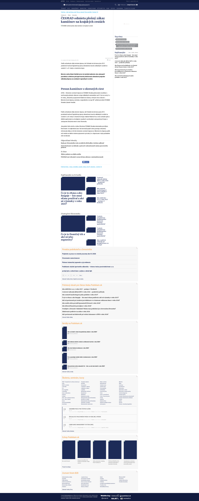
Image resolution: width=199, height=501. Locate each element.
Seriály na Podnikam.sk (72, 323)
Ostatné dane (103, 386)
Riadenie (102, 399)
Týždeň (132, 52)
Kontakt (67, 498)
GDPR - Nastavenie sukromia (74, 498)
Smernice (121, 385)
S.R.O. (68, 8)
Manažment (75, 8)
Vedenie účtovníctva (123, 480)
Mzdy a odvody (103, 381)
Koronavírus (83, 385)
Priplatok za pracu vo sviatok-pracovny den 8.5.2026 (79, 254)
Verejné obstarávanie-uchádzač (126, 397)
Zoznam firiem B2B (70, 473)
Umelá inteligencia (123, 393)
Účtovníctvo (101, 8)
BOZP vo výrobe (65, 385)
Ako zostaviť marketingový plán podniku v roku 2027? (102, 191)
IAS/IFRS (83, 383)
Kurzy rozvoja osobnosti (86, 481)
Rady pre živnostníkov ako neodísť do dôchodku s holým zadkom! (82, 143)
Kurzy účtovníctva (85, 483)
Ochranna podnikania (73, 333)
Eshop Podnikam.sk (70, 437)
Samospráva (102, 404)
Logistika (83, 389)
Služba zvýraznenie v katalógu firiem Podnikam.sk (99, 461)
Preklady (102, 481)
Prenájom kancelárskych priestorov (107, 483)
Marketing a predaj (85, 396)
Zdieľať (86, 162)
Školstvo (121, 381)
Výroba (120, 399)
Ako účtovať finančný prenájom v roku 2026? (76, 306)
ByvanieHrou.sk (98, 1)
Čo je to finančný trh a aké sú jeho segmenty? (73, 237)
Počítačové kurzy (103, 480)
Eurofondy (64, 404)
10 (73, 275)
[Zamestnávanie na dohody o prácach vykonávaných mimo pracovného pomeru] (130, 449)
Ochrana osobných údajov (87, 496)
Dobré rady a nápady (89, 1)
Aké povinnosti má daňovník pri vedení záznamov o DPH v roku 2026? (85, 314)
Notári (101, 477)
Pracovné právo (103, 391)
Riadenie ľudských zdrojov (105, 402)
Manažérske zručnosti (85, 391)
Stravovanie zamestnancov (71, 258)
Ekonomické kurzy (66, 483)
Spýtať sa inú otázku (78, 279)
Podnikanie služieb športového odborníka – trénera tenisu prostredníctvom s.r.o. (88, 267)
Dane (107, 8)
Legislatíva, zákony (85, 388)
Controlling (64, 391)
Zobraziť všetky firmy (67, 489)
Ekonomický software (66, 485)
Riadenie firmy (103, 401)
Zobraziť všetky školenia (68, 431)
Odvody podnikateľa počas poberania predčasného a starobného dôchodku (113, 462)
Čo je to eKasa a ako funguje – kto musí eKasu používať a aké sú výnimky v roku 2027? (126, 56)
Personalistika (103, 388)
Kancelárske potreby (85, 480)
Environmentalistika (66, 402)
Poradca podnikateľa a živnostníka (77, 249)
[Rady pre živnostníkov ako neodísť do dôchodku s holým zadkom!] (84, 449)
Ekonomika (120, 8)
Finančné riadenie (85, 381)
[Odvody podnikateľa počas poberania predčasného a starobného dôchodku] (114, 449)
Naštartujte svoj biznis (121, 39)
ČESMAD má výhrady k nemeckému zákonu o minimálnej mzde (82, 157)
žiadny (120, 401)
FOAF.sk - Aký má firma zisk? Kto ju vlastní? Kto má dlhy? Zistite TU (79, 12)
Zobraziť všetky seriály (67, 371)
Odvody (113, 8)
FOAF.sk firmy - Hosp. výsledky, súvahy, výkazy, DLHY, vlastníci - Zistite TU (81, 167)
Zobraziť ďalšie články (67, 317)
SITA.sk (67, 1)
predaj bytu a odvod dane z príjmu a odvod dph (77, 271)
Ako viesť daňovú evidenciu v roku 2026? (78, 348)
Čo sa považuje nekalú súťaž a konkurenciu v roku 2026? (82, 357)
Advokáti (64, 478)
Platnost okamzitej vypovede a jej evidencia (76, 262)
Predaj (101, 397)
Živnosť (63, 8)
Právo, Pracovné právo (105, 396)
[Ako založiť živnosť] (68, 449)
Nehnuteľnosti (103, 383)
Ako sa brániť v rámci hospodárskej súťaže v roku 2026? (82, 332)
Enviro (63, 401)
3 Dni (129, 52)
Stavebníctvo (122, 386)
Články (69, 15)
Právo (101, 393)
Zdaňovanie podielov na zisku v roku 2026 (76, 311)
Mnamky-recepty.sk (80, 1)
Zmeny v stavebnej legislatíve (125, 404)
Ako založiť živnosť (66, 461)
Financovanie (92, 8)
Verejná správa (122, 394)
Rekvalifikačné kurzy (104, 486)
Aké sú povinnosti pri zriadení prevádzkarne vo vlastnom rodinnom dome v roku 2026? (126, 71)
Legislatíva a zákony (85, 386)
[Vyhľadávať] (116, 5)
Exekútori (64, 486)
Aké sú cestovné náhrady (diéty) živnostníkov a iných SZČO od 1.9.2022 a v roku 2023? (127, 45)
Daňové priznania (72, 349)
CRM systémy (65, 480)
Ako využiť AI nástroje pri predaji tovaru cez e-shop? (103, 242)
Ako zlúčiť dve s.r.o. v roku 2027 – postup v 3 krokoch (102, 200)
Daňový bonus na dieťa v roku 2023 (123, 48)
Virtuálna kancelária (123, 481)
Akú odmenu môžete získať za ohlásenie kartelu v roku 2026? (84, 342)
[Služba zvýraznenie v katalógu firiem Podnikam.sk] (99, 449)
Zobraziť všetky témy (67, 279)
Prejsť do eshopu (66, 467)
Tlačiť (109, 60)
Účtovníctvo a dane (123, 389)
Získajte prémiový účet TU (83, 5)
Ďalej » (80, 275)
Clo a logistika (65, 389)
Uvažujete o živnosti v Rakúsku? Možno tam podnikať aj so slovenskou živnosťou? (89, 309)
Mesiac (136, 52)
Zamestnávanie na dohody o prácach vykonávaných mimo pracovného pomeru (129, 462)
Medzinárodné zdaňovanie (87, 404)
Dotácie (63, 396)
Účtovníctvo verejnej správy (125, 391)
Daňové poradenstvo (66, 481)
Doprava (64, 394)
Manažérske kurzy (85, 485)
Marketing (83, 8)
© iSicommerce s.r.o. (69, 495)
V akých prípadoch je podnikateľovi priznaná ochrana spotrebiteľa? (101, 220)
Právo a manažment (104, 394)
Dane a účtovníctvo (66, 393)
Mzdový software (84, 486)
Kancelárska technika (85, 478)
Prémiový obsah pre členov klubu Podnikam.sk (82, 285)
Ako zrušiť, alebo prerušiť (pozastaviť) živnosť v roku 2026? (81, 303)
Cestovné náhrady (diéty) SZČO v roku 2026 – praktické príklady (102, 181)
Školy (120, 383)
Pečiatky (102, 478)
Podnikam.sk (72, 1)
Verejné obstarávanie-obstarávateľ (126, 396)
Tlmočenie (121, 478)
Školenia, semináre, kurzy (73, 378)
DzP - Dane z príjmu (66, 399)
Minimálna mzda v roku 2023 (122, 42)
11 (76, 275)
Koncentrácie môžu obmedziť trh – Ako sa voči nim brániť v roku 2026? (86, 366)
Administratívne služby (67, 477)
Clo (63, 388)
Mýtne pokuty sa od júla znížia (71, 154)
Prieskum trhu (103, 485)
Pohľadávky (102, 389)
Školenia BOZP (122, 477)
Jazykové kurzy (84, 477)
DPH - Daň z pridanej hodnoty (68, 397)
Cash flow (64, 386)
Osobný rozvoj (103, 385)
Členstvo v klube (129, 8)
